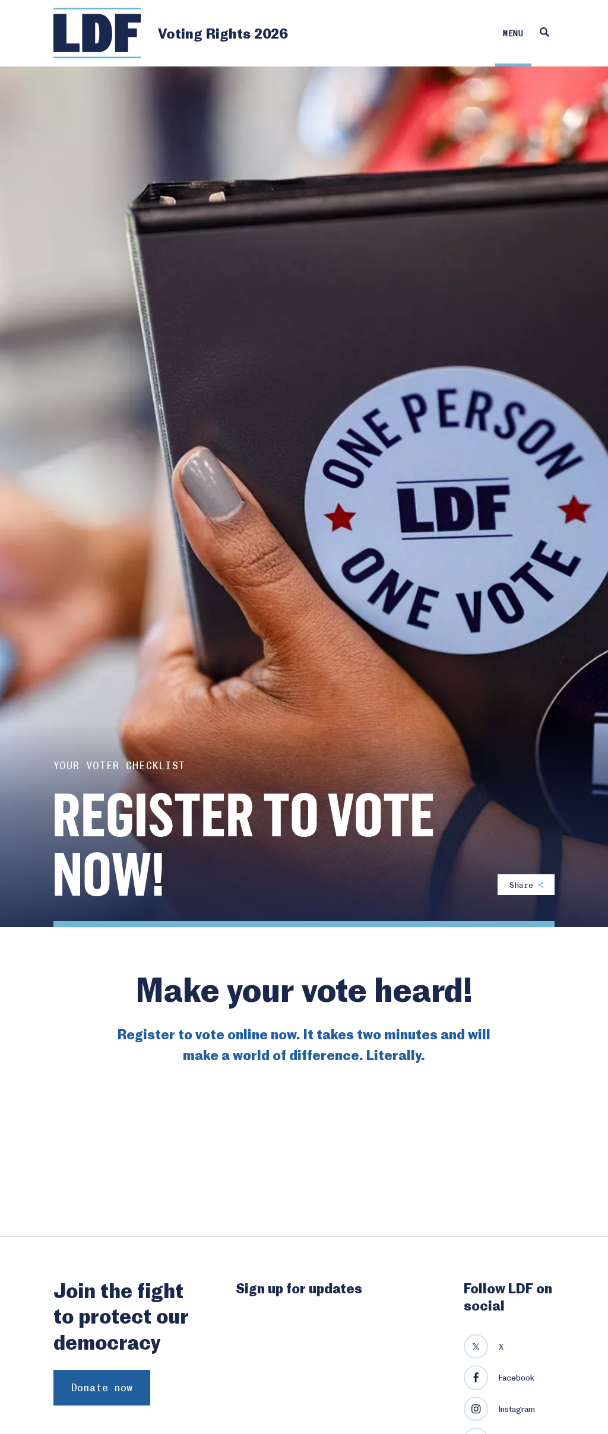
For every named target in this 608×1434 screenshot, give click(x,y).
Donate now (101, 1387)
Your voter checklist (119, 765)
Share (523, 885)
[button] (544, 33)
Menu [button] (513, 33)
